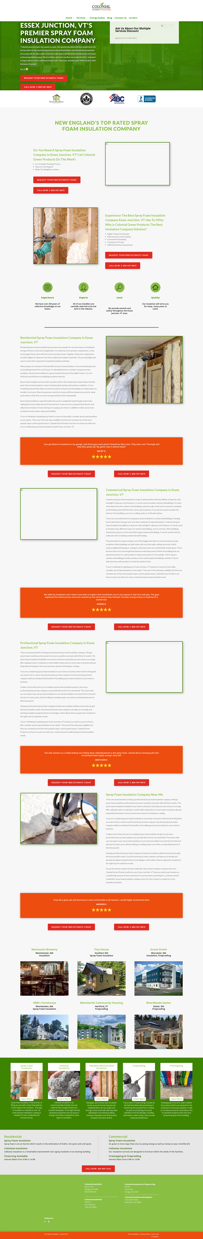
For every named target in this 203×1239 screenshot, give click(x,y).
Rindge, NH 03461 (91, 1189)
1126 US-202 (89, 1187)
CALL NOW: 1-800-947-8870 (37, 87)
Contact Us (121, 18)
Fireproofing (164, 955)
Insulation (44, 955)
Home (69, 18)
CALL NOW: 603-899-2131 (98, 1169)
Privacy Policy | (145, 1234)
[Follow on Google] (48, 1221)
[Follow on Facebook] (44, 1221)
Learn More (26, 1098)
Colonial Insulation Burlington (138, 1197)
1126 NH (127, 1187)
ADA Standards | (134, 1234)
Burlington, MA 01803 (133, 1202)
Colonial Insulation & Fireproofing (140, 1184)
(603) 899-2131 (90, 1192)
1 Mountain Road (131, 1200)
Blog (109, 18)
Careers (133, 18)
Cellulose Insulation (15, 1148)
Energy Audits (97, 18)
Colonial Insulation (93, 1184)
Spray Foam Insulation (101, 955)
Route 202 (129, 1189)
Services (81, 18)
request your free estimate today (44, 78)
